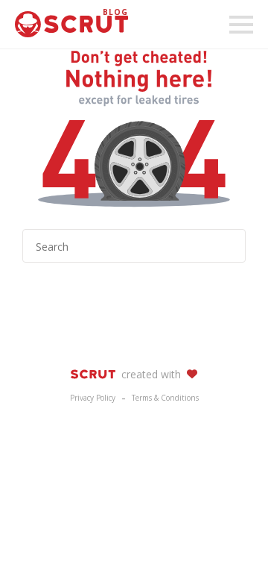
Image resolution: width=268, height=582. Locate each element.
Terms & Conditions (165, 397)
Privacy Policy (92, 397)
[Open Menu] (241, 25)
